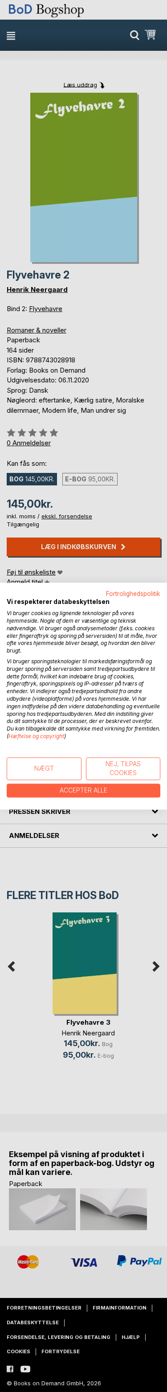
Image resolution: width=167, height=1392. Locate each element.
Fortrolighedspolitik (133, 593)
